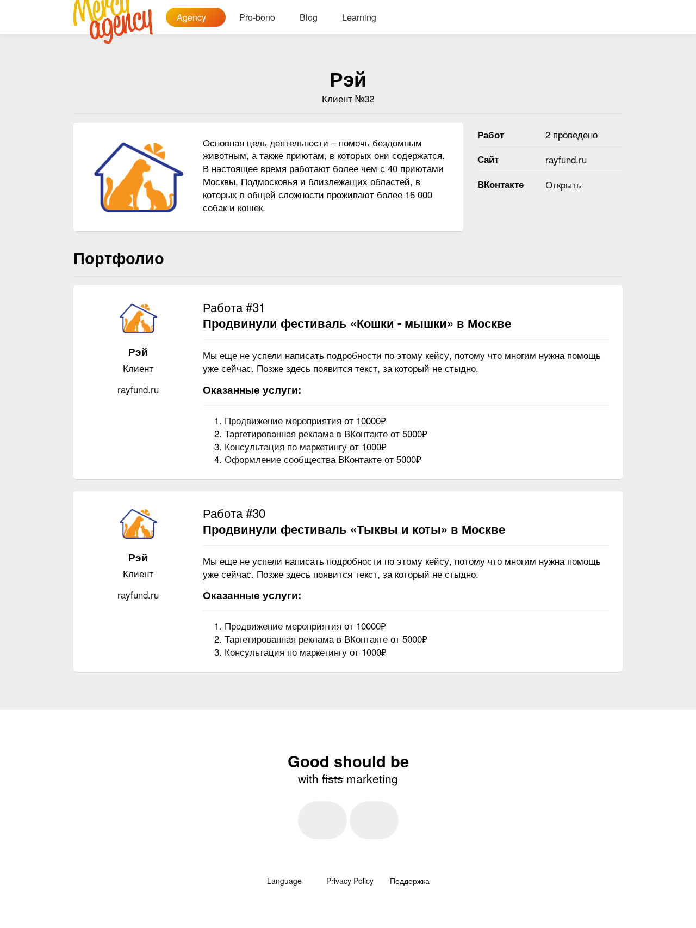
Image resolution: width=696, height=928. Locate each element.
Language (285, 880)
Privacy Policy (350, 880)
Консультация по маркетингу (287, 446)
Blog (309, 17)
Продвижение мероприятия (284, 420)
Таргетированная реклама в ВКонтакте (307, 433)
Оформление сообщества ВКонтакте (304, 459)
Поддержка (410, 880)
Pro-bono (257, 17)
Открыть (563, 184)
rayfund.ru (566, 159)
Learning (359, 17)
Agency (192, 17)
